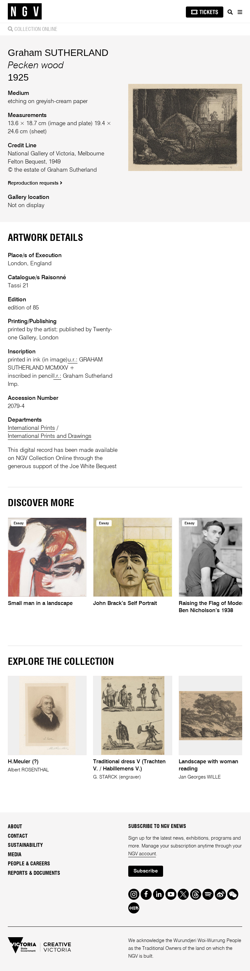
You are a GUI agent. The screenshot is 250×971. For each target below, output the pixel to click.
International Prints (31, 428)
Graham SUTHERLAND (58, 52)
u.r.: (72, 360)
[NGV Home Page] (25, 11)
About (15, 826)
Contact (18, 836)
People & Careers (29, 863)
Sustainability (25, 845)
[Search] (230, 12)
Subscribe (145, 871)
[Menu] (239, 12)
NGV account (142, 854)
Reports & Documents (34, 873)
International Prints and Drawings (49, 436)
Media (14, 854)
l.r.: (57, 376)
